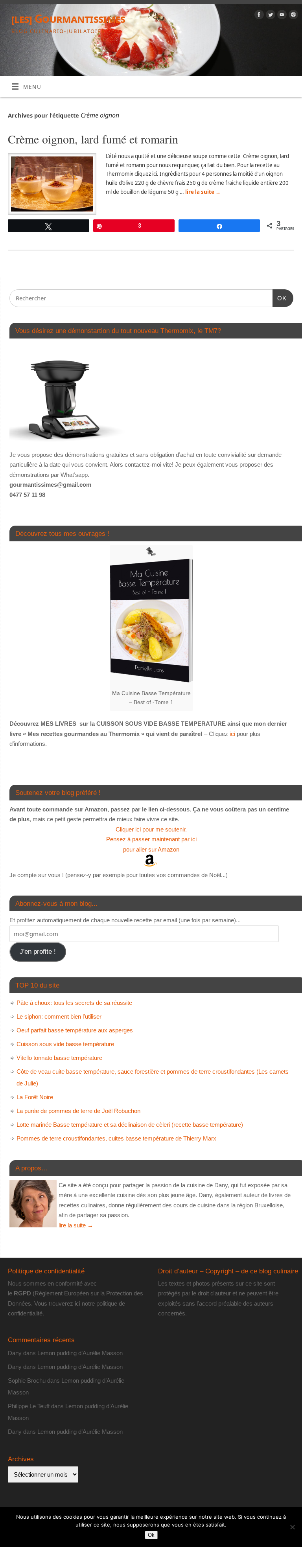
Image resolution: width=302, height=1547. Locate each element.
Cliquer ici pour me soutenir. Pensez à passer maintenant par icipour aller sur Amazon (151, 839)
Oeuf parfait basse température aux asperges (75, 1030)
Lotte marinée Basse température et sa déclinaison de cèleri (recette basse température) (130, 1124)
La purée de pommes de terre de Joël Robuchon (78, 1110)
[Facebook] (258, 16)
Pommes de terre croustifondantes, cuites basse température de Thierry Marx (116, 1138)
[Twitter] (269, 16)
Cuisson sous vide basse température (65, 1044)
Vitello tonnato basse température (59, 1057)
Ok (151, 1535)
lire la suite (203, 191)
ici (231, 733)
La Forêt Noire (35, 1097)
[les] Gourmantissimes (68, 19)
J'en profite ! (38, 951)
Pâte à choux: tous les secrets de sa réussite (74, 1002)
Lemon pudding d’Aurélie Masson (80, 1353)
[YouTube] (281, 16)
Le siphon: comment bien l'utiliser (59, 1016)
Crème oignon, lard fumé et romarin (93, 139)
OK (280, 298)
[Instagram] (292, 16)
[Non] (292, 1527)
